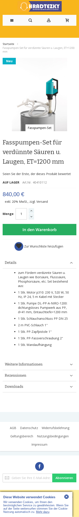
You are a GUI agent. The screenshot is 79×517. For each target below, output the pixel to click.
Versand (42, 201)
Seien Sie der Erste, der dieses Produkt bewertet (37, 174)
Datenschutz (29, 428)
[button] (38, 246)
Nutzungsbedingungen (53, 436)
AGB (13, 428)
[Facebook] (39, 466)
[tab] (39, 262)
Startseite (9, 44)
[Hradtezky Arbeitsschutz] (39, 6)
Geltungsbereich (21, 436)
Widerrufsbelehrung (55, 428)
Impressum (39, 444)
